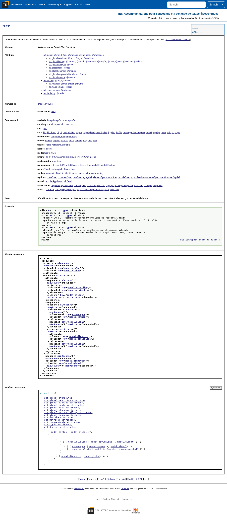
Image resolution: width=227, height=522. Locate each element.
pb (157, 132)
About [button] (78, 4)
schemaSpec (152, 177)
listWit (60, 181)
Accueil (195, 29)
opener (129, 185)
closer (70, 185)
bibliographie (189, 239)
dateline (77, 185)
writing (100, 173)
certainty (52, 124)
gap (85, 132)
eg (84, 177)
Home (97, 499)
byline (64, 185)
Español (102, 479)
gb (88, 132)
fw (78, 189)
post (45, 128)
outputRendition (138, 177)
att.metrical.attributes (59, 420)
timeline (92, 157)
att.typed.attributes (57, 424)
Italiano (111, 479)
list (113, 132)
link (78, 157)
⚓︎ (219, 239)
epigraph (110, 185)
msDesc (57, 161)
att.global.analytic (57, 64)
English (82, 479)
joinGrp (72, 157)
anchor (61, 157)
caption (56, 140)
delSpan (72, 189)
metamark (98, 189)
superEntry (71, 136)
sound (78, 140)
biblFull (49, 149)
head (92, 132)
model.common (77, 317)
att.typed (48, 90)
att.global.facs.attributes (61, 407)
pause (81, 173)
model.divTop (72, 268)
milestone (136, 132)
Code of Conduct (111, 499)
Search (213, 4)
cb (58, 132)
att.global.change (57, 71)
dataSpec (77, 177)
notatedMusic (58, 145)
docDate (101, 185)
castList (64, 140)
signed (153, 185)
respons (69, 124)
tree (73, 169)
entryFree (60, 136)
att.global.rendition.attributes (64, 400)
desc (65, 132)
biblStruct (51, 132)
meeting (127, 132)
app (47, 181)
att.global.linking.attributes (63, 402)
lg (111, 132)
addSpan (50, 189)
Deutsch (92, 479)
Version (77, 489)
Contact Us (127, 499)
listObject (72, 165)
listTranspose (86, 189)
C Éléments (197, 32)
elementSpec (99, 177)
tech (90, 140)
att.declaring (49, 93)
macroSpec (111, 177)
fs (49, 153)
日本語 (130, 479)
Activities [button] (29, 4)
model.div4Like (45, 104)
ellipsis (79, 132)
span (65, 120)
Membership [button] (53, 4)
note (143, 132)
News (87, 4)
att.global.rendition (57, 58)
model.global (72, 270)
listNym (63, 165)
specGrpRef (174, 177)
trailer (160, 185)
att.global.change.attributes (62, 410)
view (95, 140)
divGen (71, 132)
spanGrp (72, 120)
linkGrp (84, 157)
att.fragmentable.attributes (62, 422)
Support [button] (67, 4)
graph (58, 169)
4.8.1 (82, 489)
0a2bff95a (125, 489)
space (106, 189)
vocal (93, 173)
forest (52, 169)
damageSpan (61, 189)
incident (66, 173)
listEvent (55, 165)
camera (48, 140)
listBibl (119, 132)
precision (61, 124)
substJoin (114, 189)
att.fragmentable (56, 87)
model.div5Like (77, 287)
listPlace (99, 165)
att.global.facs (55, 68)
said (169, 132)
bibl (45, 132)
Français (121, 479)
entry (53, 136)
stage (177, 132)
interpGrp (57, 120)
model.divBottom (75, 361)
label (105, 132)
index (98, 132)
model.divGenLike (78, 290)
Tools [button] (40, 4)
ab (47, 157)
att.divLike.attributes (58, 417)
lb (108, 132)
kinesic (73, 173)
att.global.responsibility (60, 74)
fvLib (53, 153)
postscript (138, 185)
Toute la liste (208, 239)
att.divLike (49, 80)
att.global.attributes (58, 398)
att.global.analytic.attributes (64, 405)
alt (50, 157)
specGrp (164, 177)
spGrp (84, 140)
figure (48, 145)
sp (173, 132)
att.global (48, 55)
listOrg (81, 165)
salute (147, 185)
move (71, 140)
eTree (46, 169)
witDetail (68, 181)
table (67, 145)
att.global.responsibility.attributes (68, 412)
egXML (89, 177)
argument (56, 185)
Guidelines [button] (16, 4)
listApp (53, 181)
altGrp (55, 157)
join (67, 157)
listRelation (109, 165)
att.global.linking (56, 61)
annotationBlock (54, 173)
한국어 (138, 479)
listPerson (90, 165)
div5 (84, 185)
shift (86, 173)
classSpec (52, 177)
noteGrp (150, 132)
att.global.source (57, 77)
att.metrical (54, 83)
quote (163, 132)
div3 (54, 111)
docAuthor (92, 185)
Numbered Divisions (178, 39)
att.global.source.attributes (62, 415)
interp (50, 120)
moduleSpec (124, 177)
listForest (65, 169)
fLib (46, 153)
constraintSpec (65, 177)
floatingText (120, 185)
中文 (146, 479)
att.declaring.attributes (60, 427)
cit (61, 132)
